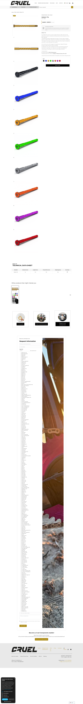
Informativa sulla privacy (7, 689)
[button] (70, 3)
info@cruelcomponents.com (65, 661)
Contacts (60, 648)
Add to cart (57, 65)
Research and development (62, 324)
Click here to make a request (41, 639)
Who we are (51, 649)
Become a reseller (15, 656)
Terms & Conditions (33, 656)
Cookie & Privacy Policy (24, 656)
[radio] (44, 61)
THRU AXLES (16, 12)
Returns (40, 656)
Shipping (45, 656)
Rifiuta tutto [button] (11, 699)
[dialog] (8, 690)
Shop (13, 12)
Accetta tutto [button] (5, 699)
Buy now (17, 302)
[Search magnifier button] (72, 7)
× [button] (14, 678)
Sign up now (23, 625)
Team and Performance (41, 324)
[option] (31, 352)
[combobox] (21, 349)
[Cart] (70, 3)
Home (39, 648)
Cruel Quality (20, 324)
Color (44, 58)
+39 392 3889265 (68, 660)
